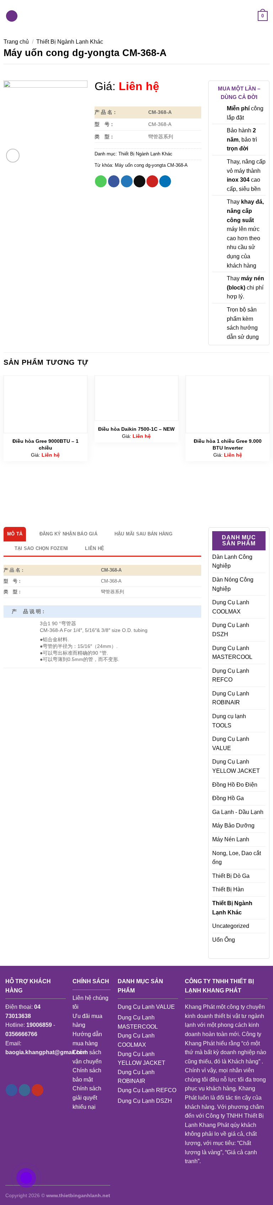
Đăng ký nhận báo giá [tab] (68, 534)
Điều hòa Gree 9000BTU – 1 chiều (45, 444)
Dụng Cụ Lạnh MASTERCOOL (232, 652)
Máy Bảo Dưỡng (233, 825)
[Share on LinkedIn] (165, 181)
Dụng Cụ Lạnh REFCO (230, 675)
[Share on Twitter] (127, 181)
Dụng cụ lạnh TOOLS (229, 720)
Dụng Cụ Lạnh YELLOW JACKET (236, 766)
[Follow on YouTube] (37, 1090)
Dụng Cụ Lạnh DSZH (230, 629)
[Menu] (11, 16)
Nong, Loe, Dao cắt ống (236, 857)
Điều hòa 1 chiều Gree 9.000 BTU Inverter (228, 444)
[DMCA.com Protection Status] (148, 1140)
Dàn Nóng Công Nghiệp (232, 584)
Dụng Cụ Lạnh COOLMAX (230, 607)
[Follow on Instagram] (25, 1090)
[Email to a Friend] (139, 181)
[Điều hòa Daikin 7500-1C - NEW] (136, 398)
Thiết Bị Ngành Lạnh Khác (69, 42)
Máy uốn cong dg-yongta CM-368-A (151, 165)
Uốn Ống (223, 940)
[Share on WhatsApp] (101, 181)
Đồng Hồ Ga (228, 798)
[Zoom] (13, 156)
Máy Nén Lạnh (230, 839)
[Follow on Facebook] (11, 1090)
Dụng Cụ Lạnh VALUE (230, 743)
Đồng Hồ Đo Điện (234, 785)
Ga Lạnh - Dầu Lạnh (237, 812)
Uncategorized (230, 926)
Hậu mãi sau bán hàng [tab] (143, 534)
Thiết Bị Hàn (228, 889)
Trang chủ (16, 42)
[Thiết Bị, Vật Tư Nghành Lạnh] (136, 15)
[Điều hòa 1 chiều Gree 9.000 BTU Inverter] (227, 404)
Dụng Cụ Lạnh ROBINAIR (230, 698)
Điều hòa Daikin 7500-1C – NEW (136, 429)
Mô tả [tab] (14, 534)
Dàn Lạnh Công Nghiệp (232, 561)
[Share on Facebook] (114, 181)
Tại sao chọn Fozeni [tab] (41, 548)
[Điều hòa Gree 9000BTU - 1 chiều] (45, 404)
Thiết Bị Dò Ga (231, 876)
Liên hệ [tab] (94, 548)
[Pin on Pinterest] (152, 181)
